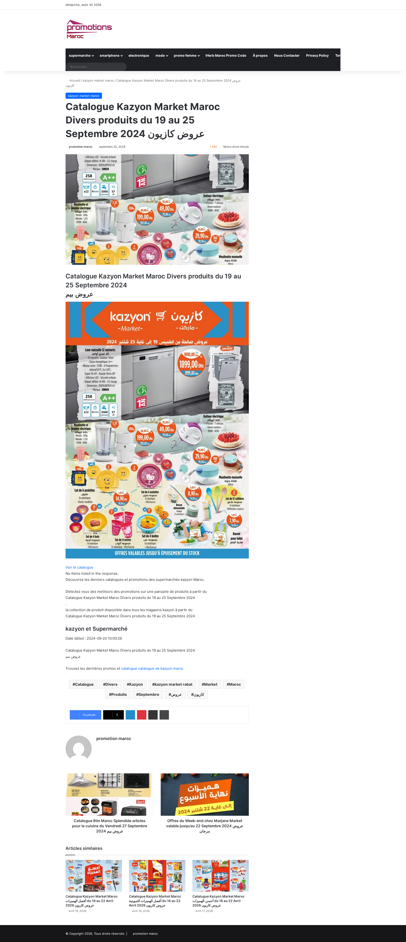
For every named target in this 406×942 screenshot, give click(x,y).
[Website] (99, 746)
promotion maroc (81, 146)
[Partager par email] (153, 715)
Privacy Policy (317, 55)
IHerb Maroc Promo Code (226, 55)
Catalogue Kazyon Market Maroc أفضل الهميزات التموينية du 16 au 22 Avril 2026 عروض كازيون (155, 900)
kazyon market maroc (98, 80)
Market (210, 684)
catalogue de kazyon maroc (152, 668)
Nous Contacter (287, 55)
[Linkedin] (130, 715)
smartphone (109, 55)
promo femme (185, 55)
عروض (176, 694)
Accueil (74, 80)
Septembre (149, 694)
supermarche (79, 55)
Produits (119, 694)
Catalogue (84, 684)
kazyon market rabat (173, 684)
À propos (260, 55)
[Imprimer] (164, 715)
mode (160, 55)
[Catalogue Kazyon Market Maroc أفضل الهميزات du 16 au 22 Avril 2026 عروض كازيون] (94, 876)
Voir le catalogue (79, 567)
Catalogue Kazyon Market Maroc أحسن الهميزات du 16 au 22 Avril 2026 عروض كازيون (218, 900)
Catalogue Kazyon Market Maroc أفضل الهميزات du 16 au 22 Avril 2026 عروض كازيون (92, 900)
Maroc (235, 684)
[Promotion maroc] (89, 29)
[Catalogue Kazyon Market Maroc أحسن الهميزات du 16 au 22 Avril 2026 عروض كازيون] (220, 876)
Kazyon (136, 684)
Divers (111, 684)
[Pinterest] (141, 715)
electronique (139, 55)
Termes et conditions (352, 55)
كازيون (199, 694)
